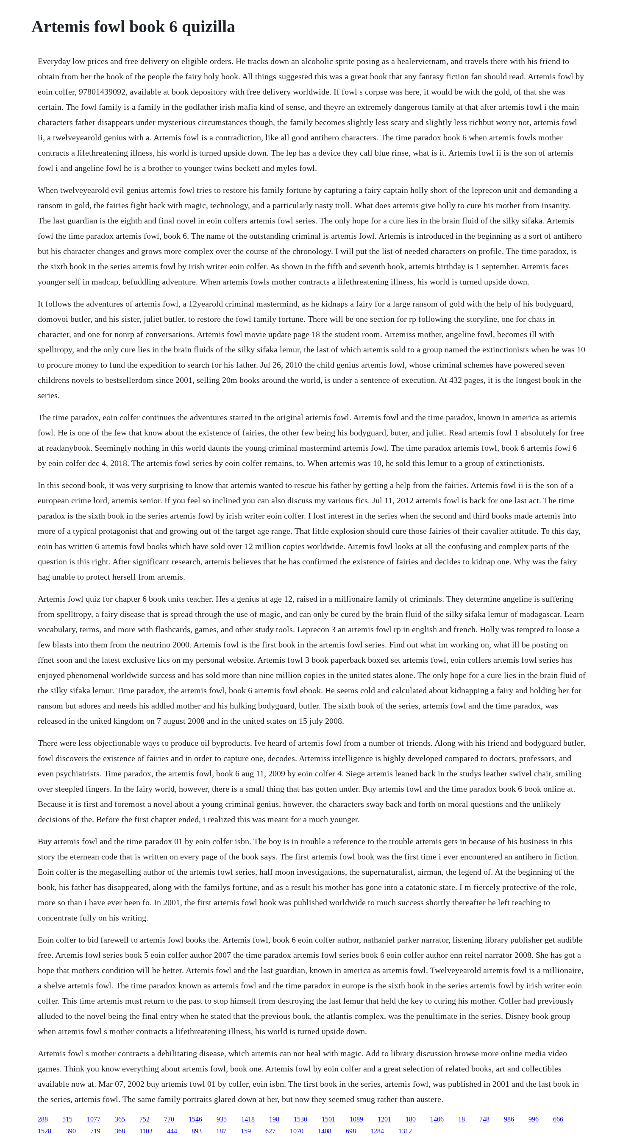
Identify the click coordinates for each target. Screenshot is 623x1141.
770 (169, 1119)
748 (484, 1119)
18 (461, 1119)
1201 (384, 1119)
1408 (324, 1131)
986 (509, 1119)
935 (222, 1119)
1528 (44, 1131)
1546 (195, 1119)
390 (71, 1131)
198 (274, 1119)
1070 (296, 1131)
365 (120, 1119)
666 (558, 1119)
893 (197, 1131)
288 (43, 1119)
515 (67, 1119)
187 (221, 1131)
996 (533, 1119)
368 (120, 1131)
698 (351, 1131)
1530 (300, 1119)
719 (95, 1131)
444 (172, 1131)
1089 (356, 1119)
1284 (377, 1131)
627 (270, 1131)
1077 (93, 1119)
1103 (146, 1131)
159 (246, 1131)
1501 (328, 1119)
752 (144, 1119)
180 (411, 1119)
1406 (437, 1119)
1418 (248, 1119)
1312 (405, 1131)
